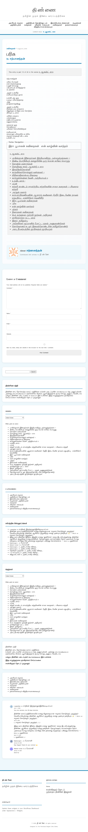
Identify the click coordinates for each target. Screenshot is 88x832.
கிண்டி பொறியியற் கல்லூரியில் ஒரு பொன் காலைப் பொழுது (41, 161)
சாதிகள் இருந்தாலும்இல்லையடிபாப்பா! (33, 529)
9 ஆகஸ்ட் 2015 (46, 72)
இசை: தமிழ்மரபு (20, 221)
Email (9, 324)
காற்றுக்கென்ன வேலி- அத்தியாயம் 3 (30, 178)
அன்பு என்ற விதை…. (29, 547)
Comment (10, 288)
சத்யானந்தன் (17, 59)
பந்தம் (15, 209)
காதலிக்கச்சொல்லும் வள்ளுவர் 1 (28, 172)
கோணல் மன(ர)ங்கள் (22, 164)
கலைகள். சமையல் (42, 25)
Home (48, 786)
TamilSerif (38, 660)
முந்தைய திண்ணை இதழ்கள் (59, 792)
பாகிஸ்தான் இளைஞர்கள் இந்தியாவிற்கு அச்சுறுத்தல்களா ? (41, 158)
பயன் (14, 184)
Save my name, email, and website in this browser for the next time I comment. (30, 347)
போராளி (24, 543)
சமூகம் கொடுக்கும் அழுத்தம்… (21, 535)
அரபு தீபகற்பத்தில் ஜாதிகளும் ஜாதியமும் (32, 229)
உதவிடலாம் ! (18, 181)
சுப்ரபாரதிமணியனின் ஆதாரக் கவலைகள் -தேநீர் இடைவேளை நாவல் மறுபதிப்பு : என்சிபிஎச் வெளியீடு (45, 452)
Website (9, 334)
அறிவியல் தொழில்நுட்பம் (36, 23)
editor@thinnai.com (62, 392)
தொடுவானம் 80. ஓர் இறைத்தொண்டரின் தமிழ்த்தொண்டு (40, 226)
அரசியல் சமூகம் (16, 23)
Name (9, 313)
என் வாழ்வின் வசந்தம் (54, 146)
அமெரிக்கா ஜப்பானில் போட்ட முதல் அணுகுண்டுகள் (38, 223)
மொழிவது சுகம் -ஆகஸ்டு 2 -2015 (27, 166)
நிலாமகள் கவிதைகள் (23, 212)
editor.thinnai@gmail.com (19, 394)
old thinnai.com (32, 396)
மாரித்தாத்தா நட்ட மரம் (23, 218)
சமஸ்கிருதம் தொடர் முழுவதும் (17, 663)
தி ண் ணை (44, 9)
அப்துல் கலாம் (19, 192)
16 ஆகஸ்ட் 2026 (49, 32)
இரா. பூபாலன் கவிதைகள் (23, 146)
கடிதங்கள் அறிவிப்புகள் (19, 501)
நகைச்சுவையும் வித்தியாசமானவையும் (25, 509)
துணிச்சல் (74, 541)
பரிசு (11, 457)
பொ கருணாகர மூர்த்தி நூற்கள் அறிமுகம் (32, 215)
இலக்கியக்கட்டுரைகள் (60, 23)
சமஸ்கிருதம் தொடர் (55, 789)
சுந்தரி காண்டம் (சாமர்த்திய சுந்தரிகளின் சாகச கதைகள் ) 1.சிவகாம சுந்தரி (39, 447)
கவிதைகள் (57, 25)
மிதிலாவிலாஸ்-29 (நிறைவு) (25, 175)
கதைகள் (28, 25)
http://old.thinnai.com (34, 657)
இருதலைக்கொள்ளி (21, 169)
